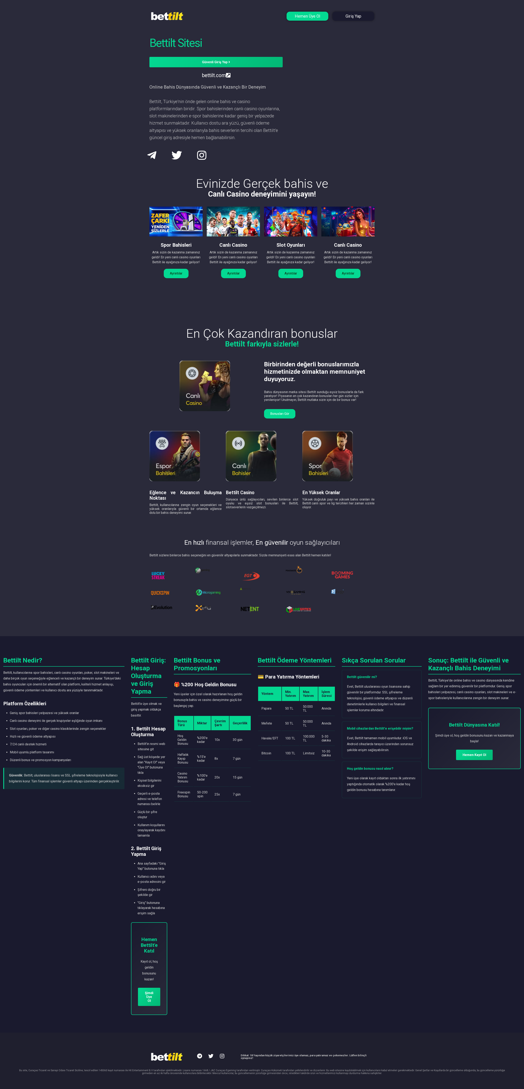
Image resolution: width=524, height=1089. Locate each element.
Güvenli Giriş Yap (215, 62)
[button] (176, 273)
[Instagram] (222, 1056)
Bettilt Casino (240, 492)
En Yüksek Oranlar (321, 492)
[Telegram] (199, 1056)
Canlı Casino (233, 245)
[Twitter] (211, 1056)
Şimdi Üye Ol (149, 997)
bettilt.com (214, 75)
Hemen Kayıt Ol (474, 755)
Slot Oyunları (291, 245)
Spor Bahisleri (176, 245)
